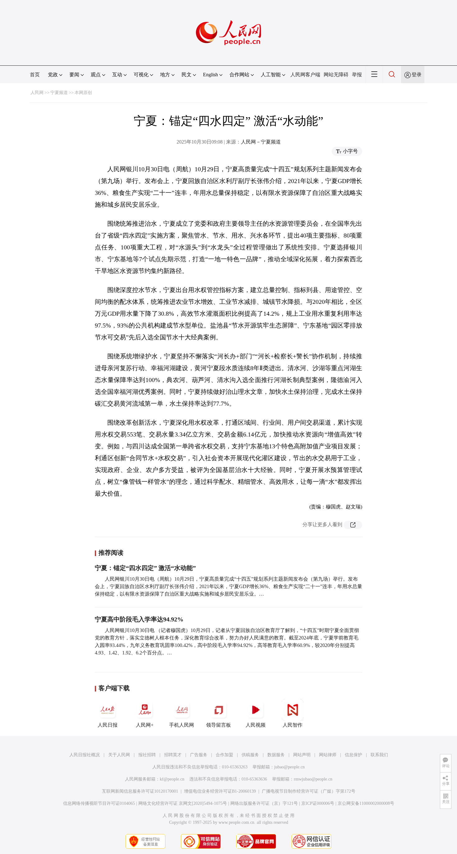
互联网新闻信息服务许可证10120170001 (140, 791)
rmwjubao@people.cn (313, 779)
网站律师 (327, 755)
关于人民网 (119, 755)
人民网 (37, 92)
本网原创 (83, 92)
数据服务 (276, 755)
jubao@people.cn (289, 767)
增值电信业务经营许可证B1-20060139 (220, 791)
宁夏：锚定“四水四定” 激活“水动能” (145, 567)
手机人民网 (181, 725)
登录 (417, 74)
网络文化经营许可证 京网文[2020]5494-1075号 (182, 803)
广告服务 (198, 755)
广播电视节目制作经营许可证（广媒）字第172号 (308, 791)
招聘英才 (173, 755)
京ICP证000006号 (317, 803)
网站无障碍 (336, 74)
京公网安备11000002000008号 (366, 803)
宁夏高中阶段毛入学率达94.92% (139, 619)
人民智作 (292, 725)
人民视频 (255, 725)
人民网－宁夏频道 (261, 141)
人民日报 (108, 725)
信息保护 (353, 755)
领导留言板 (218, 725)
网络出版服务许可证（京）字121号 (264, 803)
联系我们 (379, 755)
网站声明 (302, 755)
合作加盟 (224, 755)
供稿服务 (250, 755)
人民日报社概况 (84, 755)
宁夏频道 (59, 92)
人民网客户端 (305, 74)
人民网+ (145, 725)
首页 (35, 74)
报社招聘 (147, 755)
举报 (357, 74)
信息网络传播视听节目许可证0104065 (99, 803)
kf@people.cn (172, 779)
